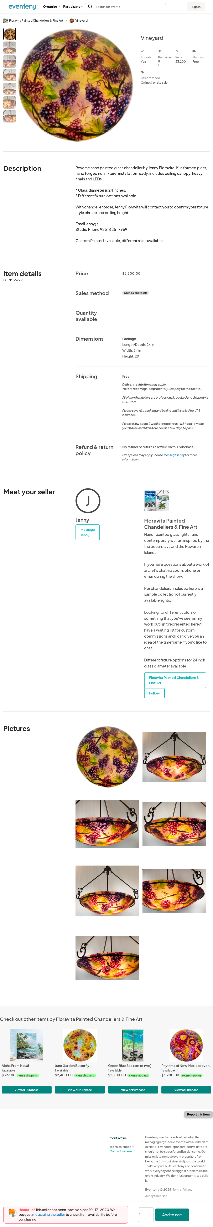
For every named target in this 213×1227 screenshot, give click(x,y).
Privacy (187, 1189)
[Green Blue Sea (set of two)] (133, 1045)
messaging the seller (48, 1214)
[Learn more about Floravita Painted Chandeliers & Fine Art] (156, 500)
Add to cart (172, 1214)
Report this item (198, 1114)
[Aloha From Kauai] (27, 1045)
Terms (177, 1189)
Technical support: (122, 1149)
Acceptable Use (156, 1196)
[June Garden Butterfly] (80, 1045)
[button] (51, 6)
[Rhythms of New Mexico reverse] (186, 1045)
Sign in (196, 7)
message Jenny (174, 455)
